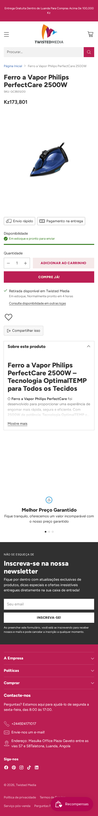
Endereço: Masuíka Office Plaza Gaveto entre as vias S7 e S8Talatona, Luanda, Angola (49, 743)
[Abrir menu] (6, 34)
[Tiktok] (29, 768)
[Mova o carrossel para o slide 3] (53, 532)
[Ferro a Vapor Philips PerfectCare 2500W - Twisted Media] (49, 160)
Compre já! (49, 277)
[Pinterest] (14, 768)
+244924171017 (23, 724)
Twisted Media (26, 785)
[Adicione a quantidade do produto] (25, 263)
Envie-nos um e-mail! (28, 732)
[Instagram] (21, 768)
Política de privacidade (20, 797)
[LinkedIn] (36, 768)
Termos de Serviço (53, 797)
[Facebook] (6, 768)
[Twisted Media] (49, 34)
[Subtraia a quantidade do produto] (8, 263)
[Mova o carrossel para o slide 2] (49, 532)
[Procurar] (89, 52)
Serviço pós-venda (17, 806)
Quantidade (13, 253)
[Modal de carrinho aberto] (90, 34)
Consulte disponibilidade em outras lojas (37, 303)
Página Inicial (13, 66)
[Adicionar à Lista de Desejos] (49, 317)
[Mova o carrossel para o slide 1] (45, 532)
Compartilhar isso (26, 330)
